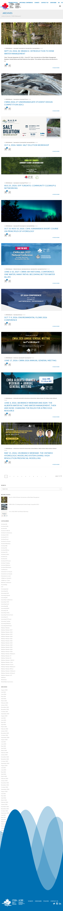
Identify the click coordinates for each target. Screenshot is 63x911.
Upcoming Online (28, 48)
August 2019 (4, 858)
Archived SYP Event (6, 560)
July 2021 (3, 815)
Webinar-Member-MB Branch (8, 666)
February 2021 (4, 823)
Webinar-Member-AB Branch (51, 398)
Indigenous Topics (5, 580)
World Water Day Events (7, 681)
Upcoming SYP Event (24, 99)
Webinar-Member (41, 448)
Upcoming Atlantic (5, 595)
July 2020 (3, 834)
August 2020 (4, 832)
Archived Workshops (6, 567)
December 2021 (5, 806)
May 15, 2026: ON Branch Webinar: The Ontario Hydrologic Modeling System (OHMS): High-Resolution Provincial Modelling (28, 455)
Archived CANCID (5, 530)
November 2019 (5, 852)
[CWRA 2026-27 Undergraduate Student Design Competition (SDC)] (31, 84)
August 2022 (4, 791)
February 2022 (4, 802)
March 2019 (4, 865)
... (41, 476)
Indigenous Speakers (6, 578)
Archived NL (4, 548)
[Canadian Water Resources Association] (10, 6)
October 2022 (4, 787)
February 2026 (4, 703)
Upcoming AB (4, 591)
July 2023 (3, 767)
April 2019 (3, 862)
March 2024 (4, 750)
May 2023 (3, 772)
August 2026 (4, 690)
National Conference (17, 269)
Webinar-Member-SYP (6, 675)
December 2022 (5, 782)
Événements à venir (6, 576)
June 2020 (3, 836)
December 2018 (5, 869)
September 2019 (5, 856)
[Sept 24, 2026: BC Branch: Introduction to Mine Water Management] (31, 33)
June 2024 (3, 744)
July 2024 (3, 741)
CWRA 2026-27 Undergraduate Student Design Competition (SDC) (24, 504)
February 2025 (4, 728)
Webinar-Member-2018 (6, 632)
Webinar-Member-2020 (6, 636)
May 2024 (3, 746)
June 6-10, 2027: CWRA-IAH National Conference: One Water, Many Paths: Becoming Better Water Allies (29, 274)
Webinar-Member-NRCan (7, 668)
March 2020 (4, 843)
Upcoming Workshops (31, 142)
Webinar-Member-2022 (6, 640)
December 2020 (5, 826)
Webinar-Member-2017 (6, 630)
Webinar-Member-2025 (6, 647)
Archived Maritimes (5, 543)
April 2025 (3, 724)
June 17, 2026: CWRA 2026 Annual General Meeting (30, 360)
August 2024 (4, 739)
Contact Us (54, 901)
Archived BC (4, 528)
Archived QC (4, 556)
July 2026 (3, 692)
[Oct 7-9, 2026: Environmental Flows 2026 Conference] (31, 300)
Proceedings (4, 584)
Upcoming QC (4, 617)
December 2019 (5, 849)
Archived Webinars (34, 448)
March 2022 (4, 800)
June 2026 (3, 694)
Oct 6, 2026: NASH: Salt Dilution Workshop (26, 145)
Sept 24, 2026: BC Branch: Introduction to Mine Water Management (24, 497)
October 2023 (4, 761)
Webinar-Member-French (7, 664)
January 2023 (4, 780)
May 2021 (3, 817)
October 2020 (4, 828)
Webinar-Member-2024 (6, 645)
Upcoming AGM (22, 357)
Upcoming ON (4, 610)
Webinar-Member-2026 (41, 398)
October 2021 (4, 811)
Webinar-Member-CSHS (7, 662)
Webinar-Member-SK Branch (8, 673)
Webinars (3, 677)
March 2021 (4, 821)
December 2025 (5, 707)
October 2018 (4, 873)
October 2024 (4, 735)
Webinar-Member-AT (6, 656)
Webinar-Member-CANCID (7, 660)
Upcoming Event (22, 48)
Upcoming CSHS (17, 225)
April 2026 (3, 698)
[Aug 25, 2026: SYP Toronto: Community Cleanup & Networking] (31, 168)
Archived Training (5, 563)
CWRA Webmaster (8, 48)
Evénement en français (6, 571)
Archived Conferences (6, 532)
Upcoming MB (4, 606)
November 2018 (5, 871)
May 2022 (3, 795)
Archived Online (33, 398)
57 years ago (5, 880)
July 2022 (3, 793)
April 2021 (3, 819)
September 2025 (5, 713)
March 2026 (4, 700)
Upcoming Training (5, 621)
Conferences (16, 357)
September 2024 (5, 737)
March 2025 (4, 726)
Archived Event (27, 398)
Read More (56, 67)
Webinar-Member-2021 (6, 638)
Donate (30, 901)
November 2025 (5, 709)
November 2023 (5, 759)
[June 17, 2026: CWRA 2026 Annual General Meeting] (31, 343)
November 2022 (5, 785)
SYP (2, 586)
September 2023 (5, 763)
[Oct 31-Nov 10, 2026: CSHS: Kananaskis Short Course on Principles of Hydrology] (31, 211)
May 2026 (3, 696)
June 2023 (3, 769)
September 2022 (5, 789)
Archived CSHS (4, 535)
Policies (46, 901)
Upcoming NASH (23, 142)
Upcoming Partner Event (42, 269)
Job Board (38, 901)
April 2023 (3, 774)
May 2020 (3, 839)
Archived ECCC (5, 537)
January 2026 (4, 705)
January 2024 (4, 754)
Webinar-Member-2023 (6, 643)
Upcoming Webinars (36, 48)
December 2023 (5, 757)
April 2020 (3, 841)
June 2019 (3, 860)
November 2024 (5, 733)
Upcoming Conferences (26, 269)
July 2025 (3, 718)
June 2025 (3, 720)
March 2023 (4, 776)
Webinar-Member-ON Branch (50, 448)
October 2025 (4, 711)
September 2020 (5, 830)
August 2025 (4, 716)
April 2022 (3, 798)
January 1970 (4, 875)
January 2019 (4, 867)
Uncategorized (4, 589)
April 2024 (3, 748)
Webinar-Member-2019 (6, 634)
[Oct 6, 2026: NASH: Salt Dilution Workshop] (31, 127)
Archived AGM (21, 398)
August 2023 (4, 765)
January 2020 (4, 847)
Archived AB (16, 398)
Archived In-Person (6, 541)
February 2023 (4, 778)
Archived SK (4, 558)
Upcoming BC (16, 48)
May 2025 (3, 722)
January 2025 (4, 731)
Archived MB (4, 545)
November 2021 (5, 808)
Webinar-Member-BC (6, 658)
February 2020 (4, 845)
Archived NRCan (5, 550)
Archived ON (22, 448)
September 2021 (5, 813)
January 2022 (4, 804)
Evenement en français (6, 573)
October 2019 (4, 854)
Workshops (4, 679)
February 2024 (4, 752)
